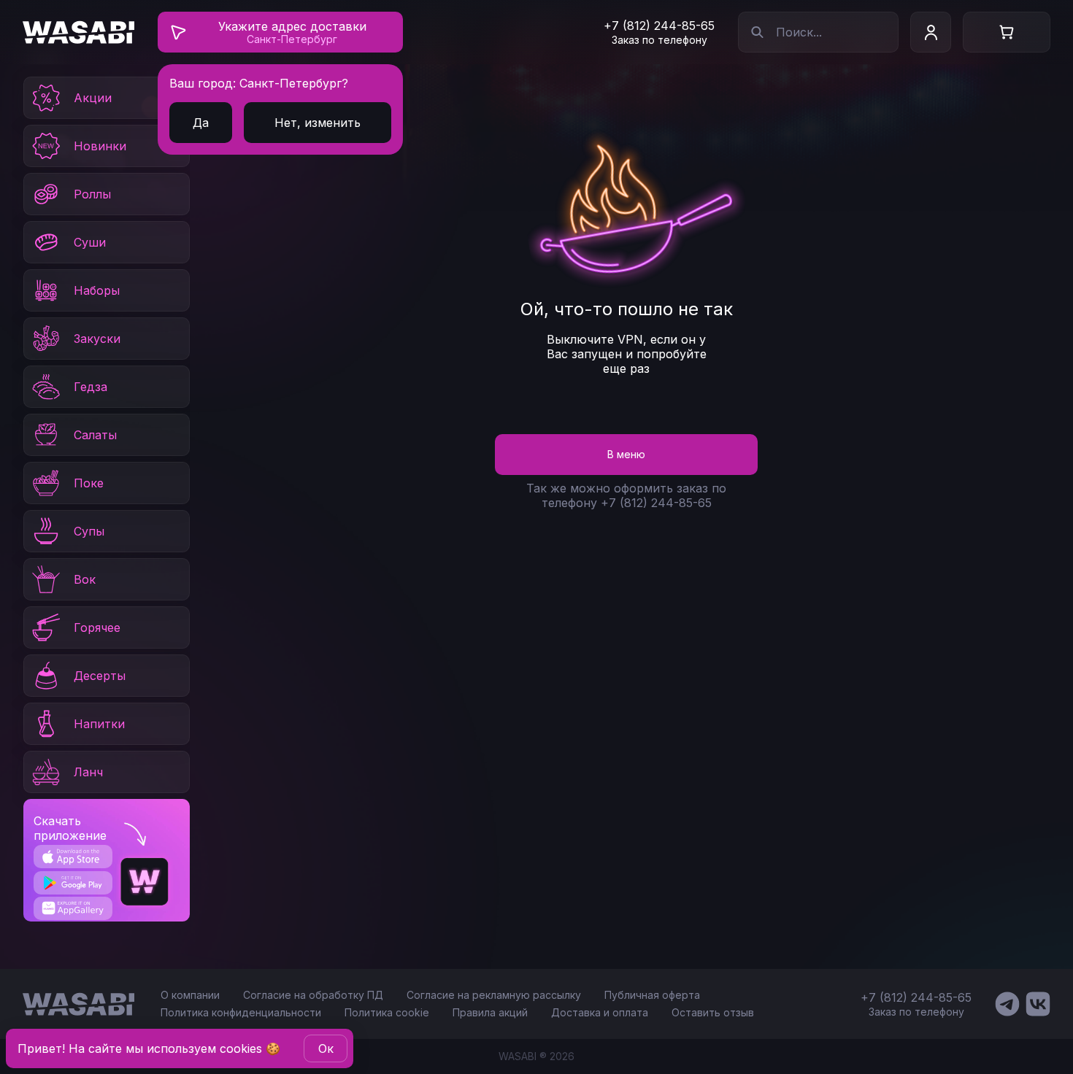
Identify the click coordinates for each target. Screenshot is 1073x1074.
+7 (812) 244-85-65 (659, 25)
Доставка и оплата (599, 1012)
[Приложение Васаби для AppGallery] (73, 908)
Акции (93, 97)
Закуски (97, 338)
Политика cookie (387, 1012)
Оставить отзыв (713, 1012)
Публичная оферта (652, 995)
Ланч (88, 772)
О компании (190, 995)
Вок (85, 579)
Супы (89, 531)
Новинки (100, 146)
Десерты (100, 675)
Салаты (95, 435)
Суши (90, 242)
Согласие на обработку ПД (313, 995)
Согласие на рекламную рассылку (494, 995)
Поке (89, 483)
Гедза (90, 386)
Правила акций (490, 1012)
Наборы (97, 290)
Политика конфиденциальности (241, 1012)
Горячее (97, 627)
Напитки (99, 723)
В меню (626, 454)
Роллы (92, 194)
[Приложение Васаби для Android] (73, 883)
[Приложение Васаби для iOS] (73, 856)
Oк (326, 1048)
